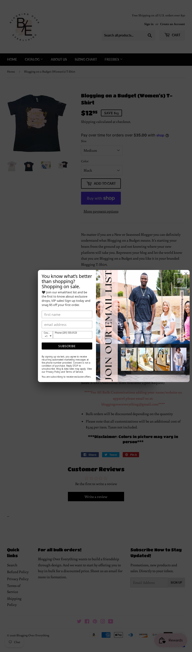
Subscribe (66, 346)
